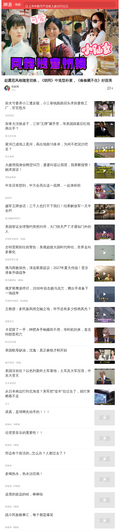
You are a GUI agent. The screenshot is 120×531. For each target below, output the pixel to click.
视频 (18, 4)
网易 (7, 4)
